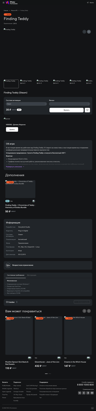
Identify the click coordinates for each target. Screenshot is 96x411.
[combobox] (26, 104)
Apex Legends (6, 391)
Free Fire (5, 394)
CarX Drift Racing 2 (32, 385)
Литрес (28, 391)
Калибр (16, 400)
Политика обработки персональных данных (53, 388)
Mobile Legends (7, 388)
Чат (40, 397)
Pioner (4, 397)
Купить (66, 110)
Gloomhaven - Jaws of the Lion (47, 362)
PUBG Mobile (6, 385)
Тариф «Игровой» (31, 394)
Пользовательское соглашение (49, 391)
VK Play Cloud (18, 394)
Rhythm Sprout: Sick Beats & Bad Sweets (16, 363)
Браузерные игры (19, 397)
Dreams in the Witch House (75, 362)
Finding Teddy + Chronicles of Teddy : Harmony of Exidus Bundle (20, 206)
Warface (16, 388)
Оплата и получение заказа (48, 385)
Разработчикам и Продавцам (48, 394)
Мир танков (17, 385)
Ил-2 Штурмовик (31, 388)
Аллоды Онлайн (19, 391)
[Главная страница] (11, 2)
